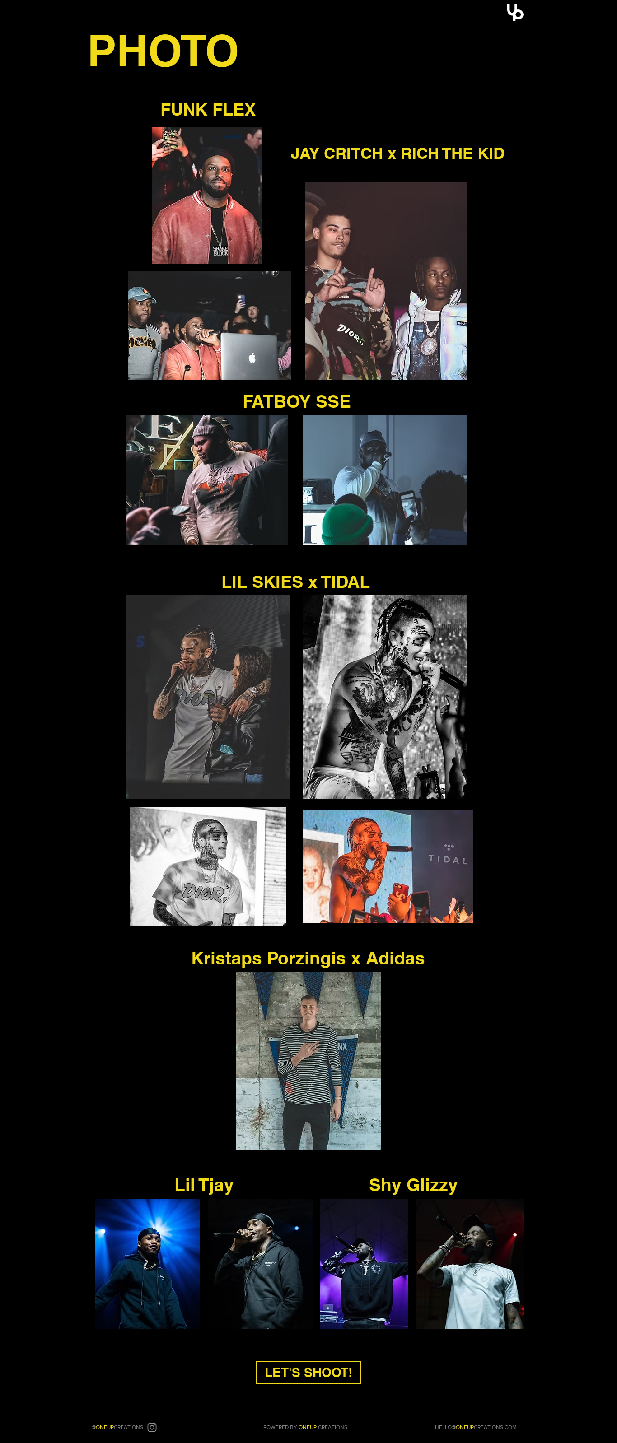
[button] (515, 12)
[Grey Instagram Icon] (152, 1427)
